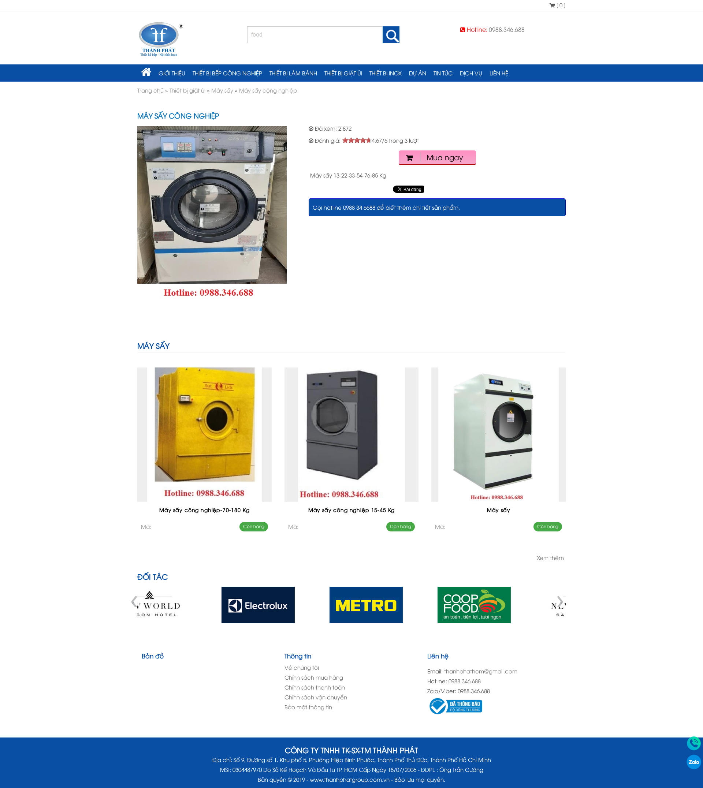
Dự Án (417, 72)
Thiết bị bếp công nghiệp (227, 72)
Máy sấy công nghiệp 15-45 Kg (351, 509)
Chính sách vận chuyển (315, 697)
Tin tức (443, 72)
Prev (135, 601)
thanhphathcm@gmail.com (480, 671)
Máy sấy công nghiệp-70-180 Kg (204, 509)
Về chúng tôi (301, 667)
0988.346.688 (507, 29)
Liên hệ (499, 72)
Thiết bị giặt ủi (343, 72)
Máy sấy (498, 509)
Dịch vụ (471, 72)
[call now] (694, 748)
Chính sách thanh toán (314, 687)
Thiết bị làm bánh (293, 72)
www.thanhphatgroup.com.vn (350, 779)
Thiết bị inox (385, 72)
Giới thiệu (172, 72)
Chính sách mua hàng (313, 677)
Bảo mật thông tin (308, 706)
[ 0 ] (560, 4)
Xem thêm (550, 557)
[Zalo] (694, 766)
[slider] (357, 140)
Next (560, 601)
